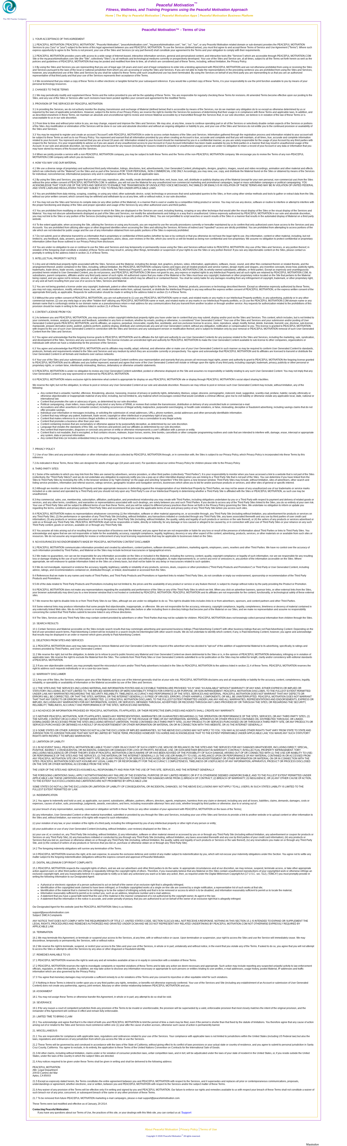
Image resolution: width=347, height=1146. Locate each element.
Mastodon (312, 1144)
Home (109, 15)
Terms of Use (208, 1129)
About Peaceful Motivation (161, 1129)
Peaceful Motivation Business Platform (226, 15)
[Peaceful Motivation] (9, 12)
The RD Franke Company (15, 19)
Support (186, 1112)
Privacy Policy (189, 1129)
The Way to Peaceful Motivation (137, 15)
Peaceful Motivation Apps (179, 15)
